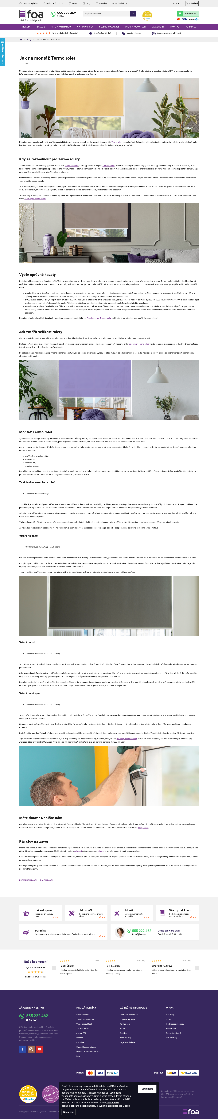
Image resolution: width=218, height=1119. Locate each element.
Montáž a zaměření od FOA (88, 1051)
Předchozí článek (28, 880)
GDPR (122, 1028)
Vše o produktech (84, 1024)
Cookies (123, 1033)
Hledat (133, 14)
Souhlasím (147, 1088)
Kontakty (103, 3)
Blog (88, 3)
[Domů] (21, 39)
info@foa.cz (139, 934)
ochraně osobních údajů (83, 1105)
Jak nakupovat (83, 1028)
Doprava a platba (30, 3)
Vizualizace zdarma (85, 1019)
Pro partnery (171, 1038)
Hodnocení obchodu (54, 3)
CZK (175, 3)
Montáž (79, 1038)
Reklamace (125, 1024)
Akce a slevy (125, 1038)
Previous (54, 968)
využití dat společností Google (115, 1105)
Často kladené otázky (86, 1047)
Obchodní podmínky (129, 1015)
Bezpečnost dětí (173, 1033)
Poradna (80, 1042)
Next (197, 968)
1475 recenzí (40, 977)
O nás (74, 3)
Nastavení (68, 1112)
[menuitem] (26, 27)
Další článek (46, 880)
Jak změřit (81, 1033)
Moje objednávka (119, 3)
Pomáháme (171, 1028)
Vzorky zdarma (83, 1015)
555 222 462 (66, 13)
